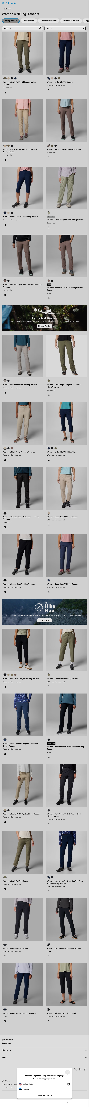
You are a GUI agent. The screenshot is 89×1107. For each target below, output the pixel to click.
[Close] (67, 1072)
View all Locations (43, 1095)
